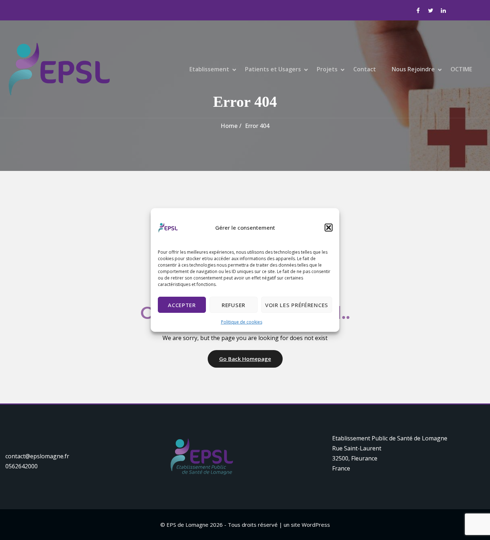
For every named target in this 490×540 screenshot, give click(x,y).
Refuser (233, 305)
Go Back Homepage (245, 358)
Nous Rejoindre (413, 69)
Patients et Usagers (273, 69)
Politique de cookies (241, 322)
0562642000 (21, 466)
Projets (327, 69)
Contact (364, 69)
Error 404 (257, 126)
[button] (328, 227)
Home (229, 126)
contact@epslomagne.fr (37, 456)
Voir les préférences (296, 305)
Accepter (182, 305)
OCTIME (461, 69)
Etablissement (209, 69)
